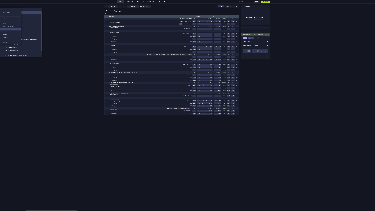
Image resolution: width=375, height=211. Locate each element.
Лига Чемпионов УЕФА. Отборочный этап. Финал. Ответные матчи (254, 34)
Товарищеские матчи (186, 18)
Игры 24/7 (140, 1)
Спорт (121, 1)
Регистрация (265, 2)
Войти (256, 2)
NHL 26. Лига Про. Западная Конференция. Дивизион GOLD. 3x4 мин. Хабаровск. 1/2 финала (167, 54)
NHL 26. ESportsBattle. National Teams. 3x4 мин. (179, 108)
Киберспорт (130, 1)
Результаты (151, 1)
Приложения (162, 1)
